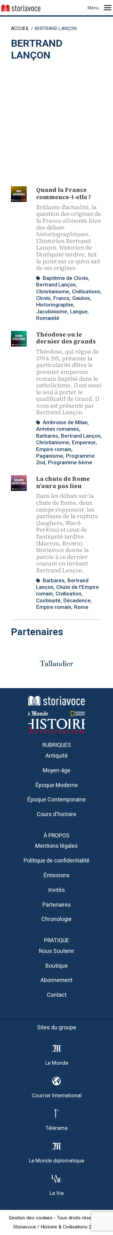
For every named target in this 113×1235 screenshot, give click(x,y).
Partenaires (56, 904)
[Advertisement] (56, 120)
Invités (56, 890)
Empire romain (53, 449)
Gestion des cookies (30, 1218)
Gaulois (81, 298)
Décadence (77, 600)
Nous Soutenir (56, 951)
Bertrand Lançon (56, 284)
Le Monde (56, 1063)
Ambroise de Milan (65, 422)
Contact (57, 994)
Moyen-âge (56, 770)
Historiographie (54, 304)
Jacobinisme (51, 311)
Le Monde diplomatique (56, 1161)
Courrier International (57, 1096)
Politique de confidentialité (56, 860)
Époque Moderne (56, 785)
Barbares (47, 436)
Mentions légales (56, 845)
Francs (61, 298)
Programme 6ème (70, 462)
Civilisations (86, 291)
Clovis (43, 298)
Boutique (57, 965)
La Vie (57, 1193)
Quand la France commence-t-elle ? (63, 193)
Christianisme (52, 291)
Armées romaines (57, 429)
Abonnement (56, 980)
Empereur (84, 442)
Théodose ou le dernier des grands (66, 338)
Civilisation (68, 593)
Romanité (47, 318)
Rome (81, 607)
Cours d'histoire (56, 814)
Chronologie (56, 919)
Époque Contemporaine (56, 799)
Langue (79, 311)
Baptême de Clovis (65, 278)
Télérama (56, 1128)
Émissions (57, 875)
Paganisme (49, 456)
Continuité (48, 600)
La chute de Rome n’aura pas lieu (63, 482)
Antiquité (57, 755)
